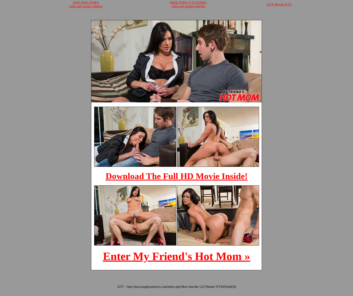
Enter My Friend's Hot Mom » (176, 256)
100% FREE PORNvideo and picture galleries (86, 4)
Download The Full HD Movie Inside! (177, 176)
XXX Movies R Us (279, 4)
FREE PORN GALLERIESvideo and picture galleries (188, 4)
